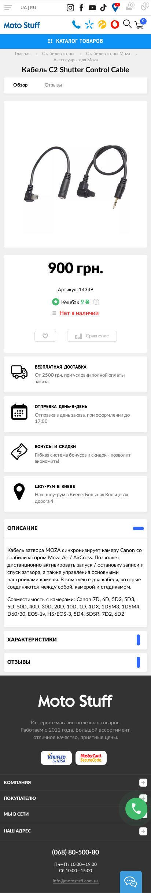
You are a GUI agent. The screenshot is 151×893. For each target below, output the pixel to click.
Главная (22, 53)
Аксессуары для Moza (76, 60)
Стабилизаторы (58, 53)
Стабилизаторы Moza (108, 53)
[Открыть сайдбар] (8, 7)
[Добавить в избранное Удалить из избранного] (45, 336)
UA (24, 8)
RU (33, 8)
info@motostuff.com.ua (76, 881)
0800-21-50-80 (76, 24)
